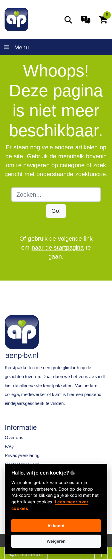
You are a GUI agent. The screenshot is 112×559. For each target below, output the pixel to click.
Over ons (14, 437)
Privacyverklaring (22, 455)
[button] (56, 211)
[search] (68, 20)
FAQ (9, 446)
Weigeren (56, 541)
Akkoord (56, 525)
